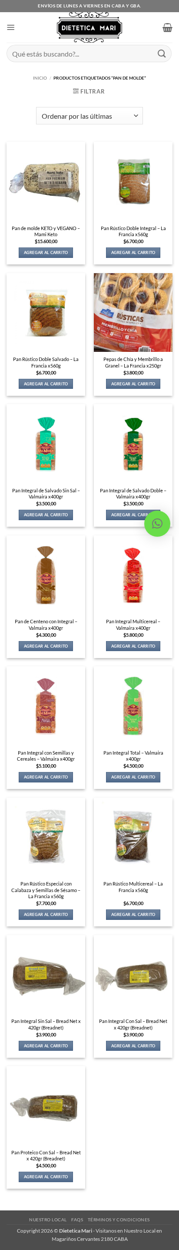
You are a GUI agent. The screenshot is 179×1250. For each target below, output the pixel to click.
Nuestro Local (48, 1219)
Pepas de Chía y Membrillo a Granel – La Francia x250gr (133, 362)
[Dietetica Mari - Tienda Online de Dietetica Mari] (90, 27)
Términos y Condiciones (119, 1219)
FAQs (77, 1219)
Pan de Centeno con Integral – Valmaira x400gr (46, 624)
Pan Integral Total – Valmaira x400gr (133, 756)
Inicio (40, 77)
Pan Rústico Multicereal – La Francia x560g (133, 887)
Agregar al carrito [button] (46, 252)
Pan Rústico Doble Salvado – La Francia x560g (46, 362)
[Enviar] (162, 53)
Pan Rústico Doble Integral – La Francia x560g (133, 231)
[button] (11, 27)
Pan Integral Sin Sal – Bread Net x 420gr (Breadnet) (46, 1024)
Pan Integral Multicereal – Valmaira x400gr (133, 624)
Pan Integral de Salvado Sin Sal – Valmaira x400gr (46, 494)
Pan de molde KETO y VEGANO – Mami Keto (46, 231)
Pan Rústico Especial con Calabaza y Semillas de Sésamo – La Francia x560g (45, 890)
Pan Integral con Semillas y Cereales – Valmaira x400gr (46, 756)
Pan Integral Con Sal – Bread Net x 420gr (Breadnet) (133, 1024)
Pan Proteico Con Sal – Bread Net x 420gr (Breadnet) (46, 1156)
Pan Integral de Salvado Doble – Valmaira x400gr (133, 494)
